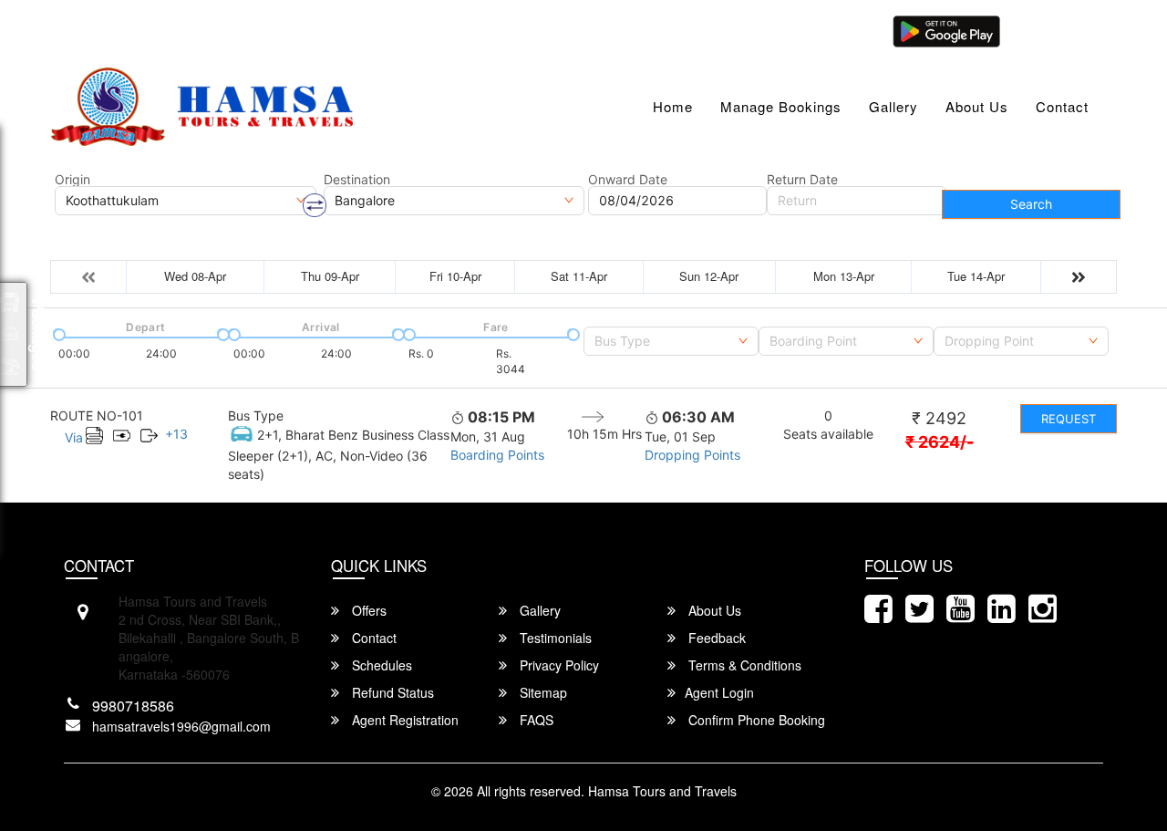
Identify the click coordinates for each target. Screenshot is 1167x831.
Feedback (715, 637)
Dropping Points (692, 454)
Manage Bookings (781, 106)
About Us (976, 106)
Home (673, 106)
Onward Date (627, 179)
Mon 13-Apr (843, 276)
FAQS (534, 720)
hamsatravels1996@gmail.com (163, 29)
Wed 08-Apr (195, 276)
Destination (357, 179)
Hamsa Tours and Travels (662, 791)
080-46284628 (330, 29)
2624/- (939, 442)
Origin (72, 179)
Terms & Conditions (743, 665)
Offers (367, 610)
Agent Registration (403, 720)
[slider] (57, 333)
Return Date (802, 179)
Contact (1062, 106)
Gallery (893, 106)
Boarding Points (497, 454)
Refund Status (391, 692)
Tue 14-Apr (976, 276)
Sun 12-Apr (708, 276)
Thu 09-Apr (330, 276)
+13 (176, 433)
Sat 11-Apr (579, 276)
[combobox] (671, 341)
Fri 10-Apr (455, 276)
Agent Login (1055, 29)
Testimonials (554, 637)
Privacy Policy (557, 665)
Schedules (380, 665)
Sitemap (541, 692)
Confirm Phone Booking (755, 720)
